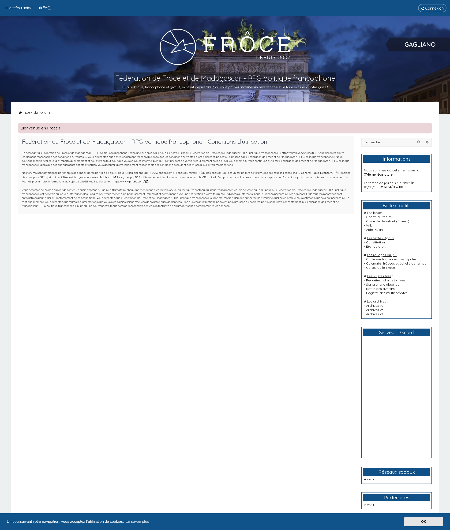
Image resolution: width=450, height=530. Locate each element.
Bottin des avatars (380, 289)
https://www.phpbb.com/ (129, 181)
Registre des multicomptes (387, 293)
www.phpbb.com (102, 177)
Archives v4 (374, 314)
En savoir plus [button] (137, 521)
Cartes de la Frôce (380, 267)
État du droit (376, 246)
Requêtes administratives (385, 280)
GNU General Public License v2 (313, 172)
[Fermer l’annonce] (428, 126)
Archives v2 (374, 305)
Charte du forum (379, 217)
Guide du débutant (380, 221)
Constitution (375, 242)
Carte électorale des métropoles (391, 259)
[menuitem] (44, 7)
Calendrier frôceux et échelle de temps (396, 263)
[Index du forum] (225, 46)
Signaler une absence (382, 284)
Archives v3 (374, 310)
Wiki (369, 225)
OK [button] (423, 521)
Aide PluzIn (374, 229)
